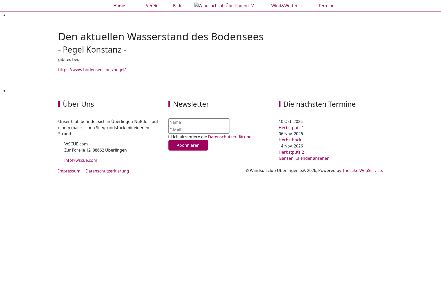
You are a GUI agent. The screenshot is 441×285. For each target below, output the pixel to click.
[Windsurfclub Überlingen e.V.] (224, 6)
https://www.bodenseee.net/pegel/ (92, 69)
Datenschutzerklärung (230, 137)
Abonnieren (188, 145)
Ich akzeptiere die (212, 137)
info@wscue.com (80, 160)
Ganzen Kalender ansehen (304, 158)
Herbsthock (290, 140)
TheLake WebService (362, 170)
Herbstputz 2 (291, 152)
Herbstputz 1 (291, 127)
